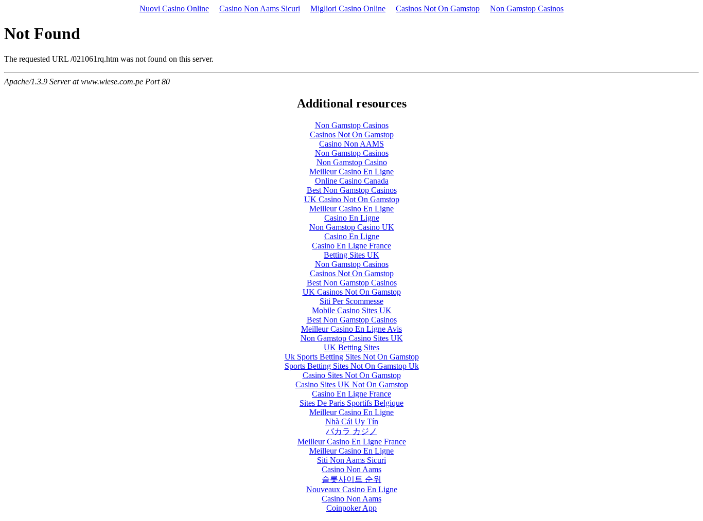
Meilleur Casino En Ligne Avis (351, 329)
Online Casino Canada (352, 180)
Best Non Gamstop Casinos (352, 190)
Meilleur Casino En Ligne (351, 171)
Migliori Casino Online (347, 8)
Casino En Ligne (351, 217)
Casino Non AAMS (351, 143)
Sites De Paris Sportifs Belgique (351, 403)
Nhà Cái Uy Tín (351, 421)
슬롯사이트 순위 (351, 479)
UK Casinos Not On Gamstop (352, 292)
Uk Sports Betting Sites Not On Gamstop (352, 356)
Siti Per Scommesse (351, 301)
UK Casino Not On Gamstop (351, 199)
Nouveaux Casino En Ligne (351, 489)
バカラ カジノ (351, 431)
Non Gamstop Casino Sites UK (352, 338)
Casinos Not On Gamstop (438, 8)
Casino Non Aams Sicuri (259, 8)
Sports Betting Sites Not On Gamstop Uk (352, 366)
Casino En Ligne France (351, 245)
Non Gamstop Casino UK (351, 227)
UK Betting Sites (351, 347)
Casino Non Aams (351, 469)
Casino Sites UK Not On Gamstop (351, 384)
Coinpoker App (351, 508)
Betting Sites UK (351, 254)
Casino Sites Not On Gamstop (352, 375)
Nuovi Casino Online (174, 8)
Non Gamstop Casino (352, 162)
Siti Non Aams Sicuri (351, 460)
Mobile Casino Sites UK (352, 310)
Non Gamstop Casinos (527, 8)
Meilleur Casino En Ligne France (351, 441)
